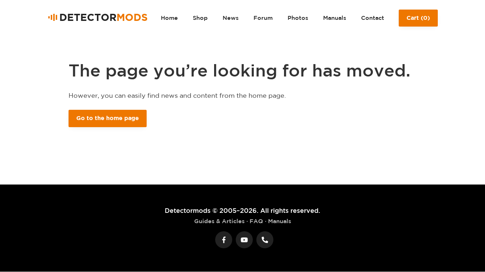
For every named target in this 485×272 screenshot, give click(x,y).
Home (169, 18)
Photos (298, 18)
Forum (263, 18)
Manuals (334, 18)
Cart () (418, 18)
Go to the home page (107, 118)
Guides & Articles (219, 221)
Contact (372, 18)
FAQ (256, 221)
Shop (200, 18)
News (231, 18)
